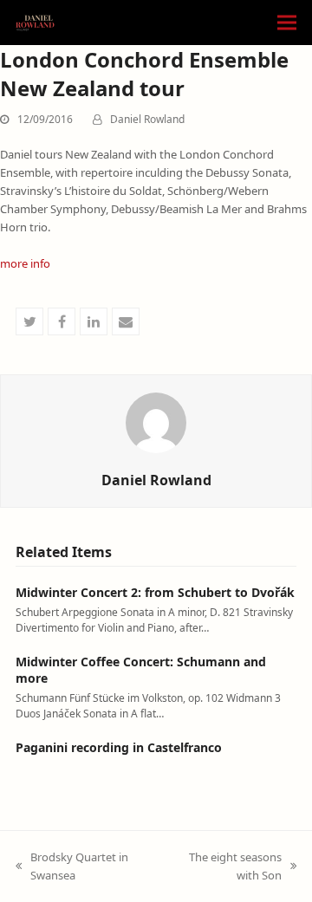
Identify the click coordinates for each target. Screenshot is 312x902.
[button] (286, 23)
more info (25, 263)
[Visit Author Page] (156, 421)
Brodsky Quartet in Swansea (72, 867)
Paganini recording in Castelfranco (119, 747)
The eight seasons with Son (225, 867)
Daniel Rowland (147, 119)
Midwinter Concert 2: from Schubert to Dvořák (155, 592)
